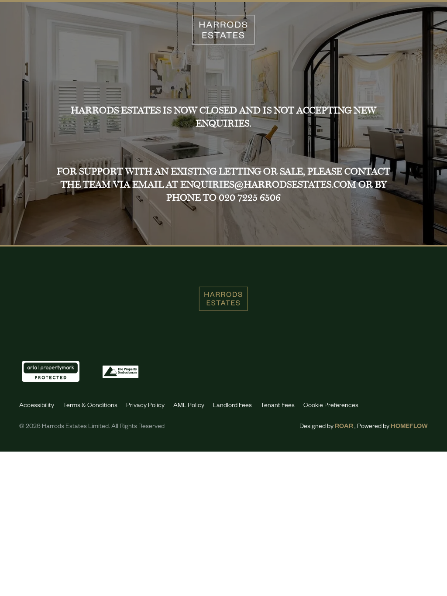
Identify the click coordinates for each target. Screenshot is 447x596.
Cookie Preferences (330, 406)
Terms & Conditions (90, 406)
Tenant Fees (278, 406)
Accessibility (36, 406)
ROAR (344, 427)
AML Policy (188, 406)
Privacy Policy (145, 406)
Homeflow (409, 427)
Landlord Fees (232, 406)
